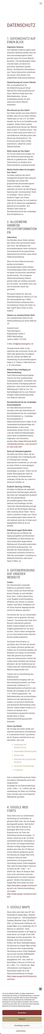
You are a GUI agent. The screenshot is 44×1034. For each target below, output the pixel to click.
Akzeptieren (22, 1013)
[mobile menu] (41, 3)
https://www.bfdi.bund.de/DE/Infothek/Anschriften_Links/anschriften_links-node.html (22, 444)
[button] (40, 989)
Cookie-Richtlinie (21, 1031)
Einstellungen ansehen (22, 1025)
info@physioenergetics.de (23, 344)
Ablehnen (22, 1019)
